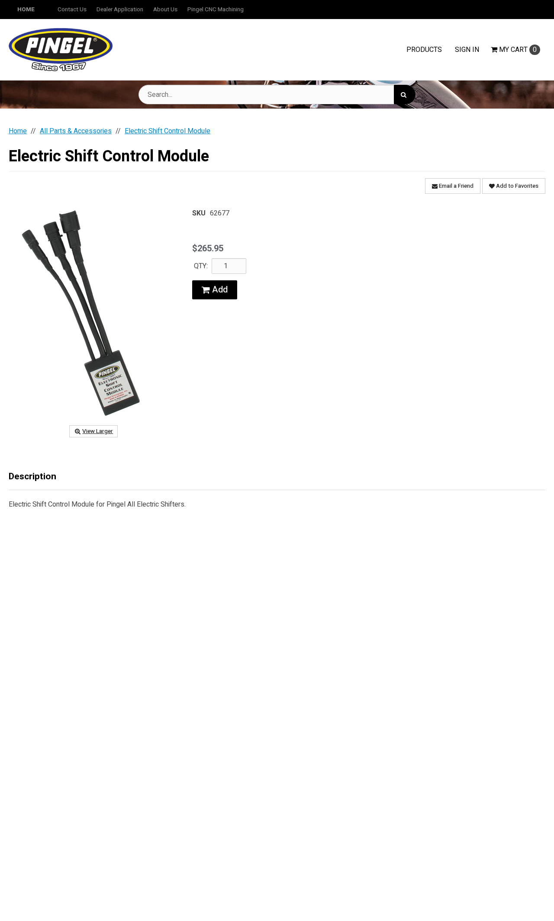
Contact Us (72, 9)
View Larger (97, 431)
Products (424, 50)
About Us (165, 9)
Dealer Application (120, 9)
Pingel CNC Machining (215, 9)
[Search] (405, 94)
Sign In (467, 50)
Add (219, 289)
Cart (518, 50)
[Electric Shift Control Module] (93, 313)
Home (26, 9)
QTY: (201, 266)
